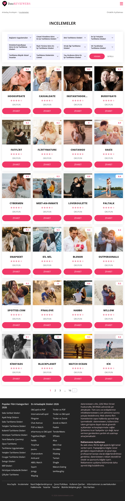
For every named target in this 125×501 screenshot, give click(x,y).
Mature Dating (59, 467)
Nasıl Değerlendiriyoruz (41, 484)
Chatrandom (37, 453)
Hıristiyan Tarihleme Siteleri (14, 435)
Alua (55, 440)
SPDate (56, 436)
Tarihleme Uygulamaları (13, 448)
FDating (56, 453)
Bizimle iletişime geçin (72, 487)
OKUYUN (16, 104)
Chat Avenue (37, 423)
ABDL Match (36, 462)
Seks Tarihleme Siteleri (12, 421)
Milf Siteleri (7, 465)
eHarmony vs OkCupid (41, 431)
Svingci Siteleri (8, 461)
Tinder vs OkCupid (61, 414)
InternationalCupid (39, 414)
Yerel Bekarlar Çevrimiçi (13, 439)
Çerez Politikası (61, 484)
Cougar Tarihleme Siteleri (13, 457)
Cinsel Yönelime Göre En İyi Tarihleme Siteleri (46, 38)
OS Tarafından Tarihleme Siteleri (98, 47)
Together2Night (38, 436)
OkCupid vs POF (38, 409)
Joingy (33, 471)
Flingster (35, 418)
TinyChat (35, 445)
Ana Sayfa (11, 484)
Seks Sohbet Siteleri (11, 413)
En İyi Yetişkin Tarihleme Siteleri (98, 38)
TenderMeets (59, 431)
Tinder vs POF (59, 409)
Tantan (56, 458)
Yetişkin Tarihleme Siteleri (14, 426)
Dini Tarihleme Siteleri (73, 38)
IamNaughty (58, 471)
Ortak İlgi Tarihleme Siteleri (72, 47)
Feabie (56, 427)
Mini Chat (57, 445)
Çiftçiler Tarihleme (10, 474)
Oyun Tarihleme (9, 443)
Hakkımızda (36, 487)
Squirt (34, 467)
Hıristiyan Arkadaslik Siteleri (14, 470)
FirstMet (56, 449)
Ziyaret (16, 111)
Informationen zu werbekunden (101, 484)
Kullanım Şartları (77, 484)
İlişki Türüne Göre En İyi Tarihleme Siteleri (45, 47)
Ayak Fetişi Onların (10, 417)
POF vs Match (37, 427)
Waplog (34, 475)
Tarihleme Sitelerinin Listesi (45, 56)
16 (69, 390)
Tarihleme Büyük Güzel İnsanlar (19, 56)
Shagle (56, 462)
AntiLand (35, 458)
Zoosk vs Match (60, 423)
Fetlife (33, 440)
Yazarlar (46, 487)
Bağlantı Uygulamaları (18, 38)
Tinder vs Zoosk (60, 418)
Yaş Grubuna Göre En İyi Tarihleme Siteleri (73, 56)
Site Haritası (88, 487)
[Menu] (121, 3)
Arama (97, 56)
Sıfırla (110, 56)
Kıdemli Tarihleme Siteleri (13, 430)
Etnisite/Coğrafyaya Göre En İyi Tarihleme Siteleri (18, 47)
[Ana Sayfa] (16, 3)
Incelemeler (23, 484)
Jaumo (34, 449)
